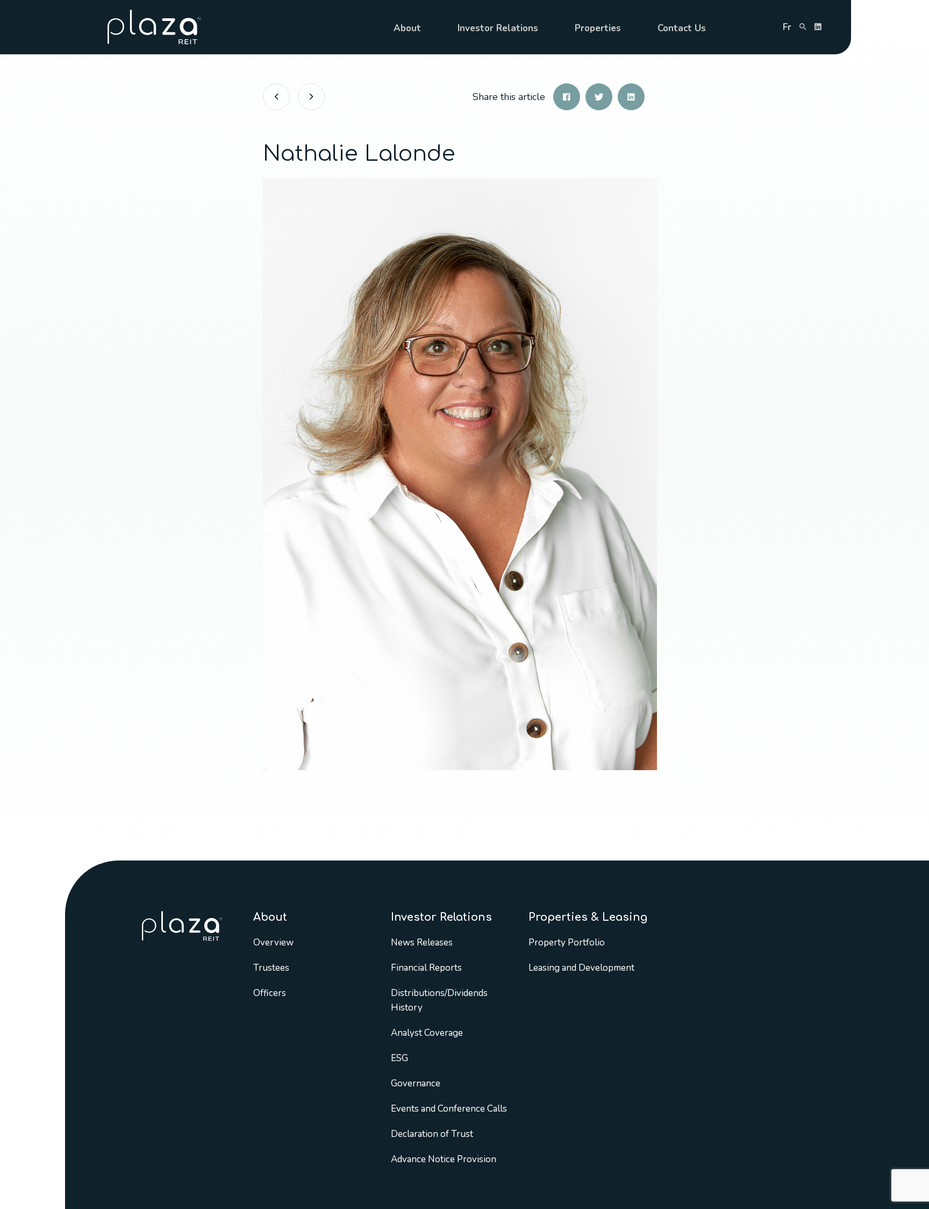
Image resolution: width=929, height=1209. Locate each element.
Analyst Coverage (427, 1033)
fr (787, 27)
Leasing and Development (581, 968)
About (407, 28)
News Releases (422, 942)
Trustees (271, 968)
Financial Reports (426, 968)
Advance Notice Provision (443, 1159)
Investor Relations (498, 28)
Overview (273, 942)
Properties (598, 28)
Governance (415, 1083)
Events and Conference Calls (449, 1109)
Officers (269, 993)
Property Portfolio (566, 942)
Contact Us (682, 28)
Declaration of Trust (432, 1134)
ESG (399, 1058)
